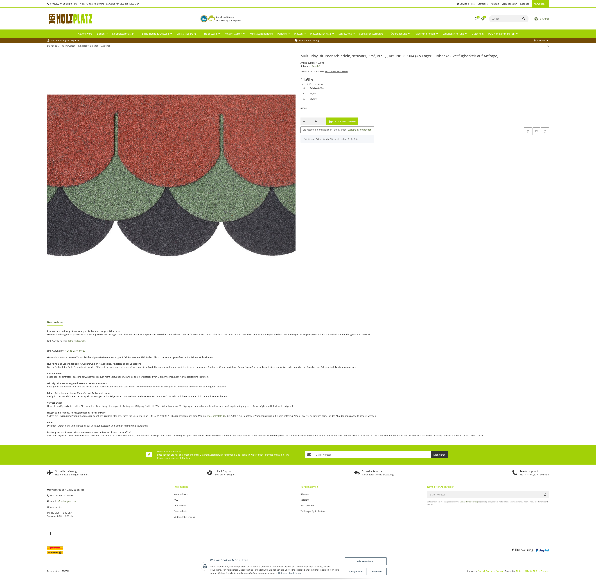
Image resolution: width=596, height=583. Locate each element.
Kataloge (524, 3)
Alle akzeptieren (365, 561)
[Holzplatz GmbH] (70, 18)
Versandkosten (509, 3)
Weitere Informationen (360, 129)
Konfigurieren (356, 571)
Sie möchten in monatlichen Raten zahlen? (337, 129)
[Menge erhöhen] (315, 121)
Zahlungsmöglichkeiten (312, 511)
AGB (176, 499)
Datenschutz (180, 511)
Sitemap (304, 494)
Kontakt (495, 3)
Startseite (483, 3)
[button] (465, 3)
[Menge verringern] (303, 121)
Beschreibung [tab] (55, 322)
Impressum (180, 505)
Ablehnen (376, 571)
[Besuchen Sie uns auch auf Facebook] (149, 454)
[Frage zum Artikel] (545, 131)
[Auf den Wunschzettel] (536, 131)
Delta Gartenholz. (77, 340)
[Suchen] (525, 19)
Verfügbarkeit (307, 505)
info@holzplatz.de (215, 415)
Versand (321, 84)
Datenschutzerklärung (211, 454)
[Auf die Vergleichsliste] (528, 131)
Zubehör (316, 66)
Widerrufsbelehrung (184, 516)
